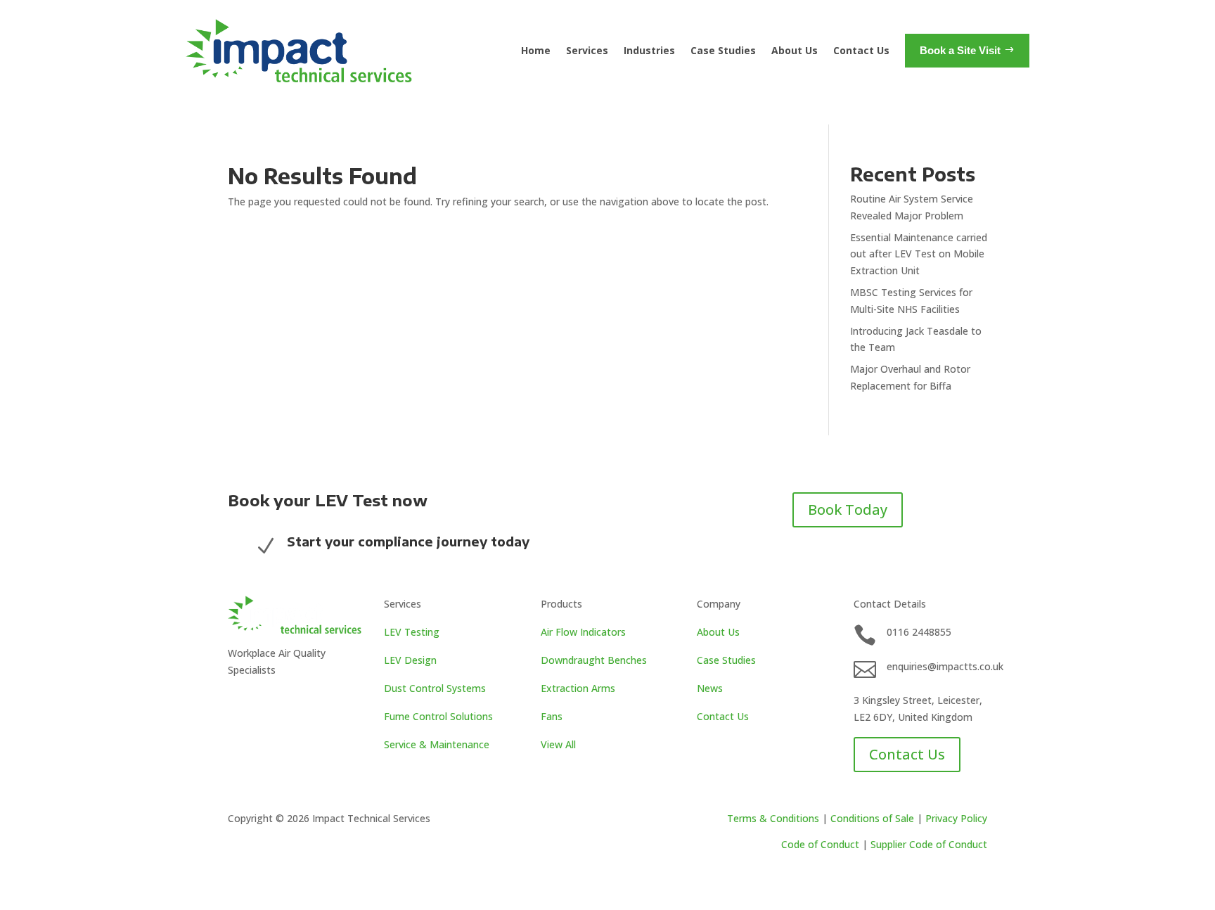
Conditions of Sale (872, 818)
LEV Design (410, 660)
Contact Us (861, 50)
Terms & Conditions (773, 818)
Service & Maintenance (436, 744)
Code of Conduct (820, 844)
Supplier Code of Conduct (928, 844)
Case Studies (723, 50)
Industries (649, 50)
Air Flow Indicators (583, 632)
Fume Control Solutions (438, 716)
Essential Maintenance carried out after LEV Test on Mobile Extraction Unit (918, 254)
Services (587, 50)
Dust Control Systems (435, 688)
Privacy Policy (956, 818)
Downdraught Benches (594, 660)
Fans (551, 716)
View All (558, 744)
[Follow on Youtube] (267, 701)
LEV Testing (411, 632)
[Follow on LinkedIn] (239, 701)
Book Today (847, 509)
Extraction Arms (578, 688)
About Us (794, 50)
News (710, 688)
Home (536, 50)
